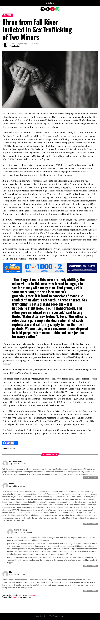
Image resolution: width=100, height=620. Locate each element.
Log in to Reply (90, 478)
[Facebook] (4, 444)
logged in (14, 597)
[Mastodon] (8, 444)
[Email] (12, 444)
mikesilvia (16, 46)
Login (34, 595)
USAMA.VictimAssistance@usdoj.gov (28, 373)
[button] (4, 3)
